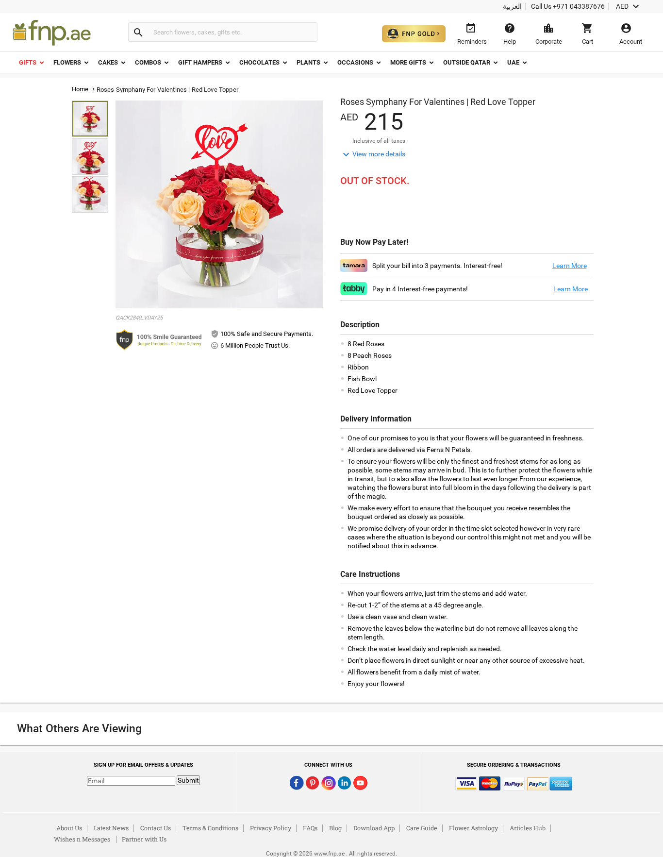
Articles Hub (528, 828)
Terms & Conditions (210, 828)
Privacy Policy (270, 828)
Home (80, 89)
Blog (335, 828)
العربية (512, 6)
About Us (69, 828)
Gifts (27, 62)
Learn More (569, 265)
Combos (148, 62)
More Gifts (408, 62)
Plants (308, 62)
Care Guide (421, 828)
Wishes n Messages (82, 839)
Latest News (111, 828)
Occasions (355, 62)
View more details (372, 154)
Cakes (108, 62)
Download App (374, 828)
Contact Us (155, 828)
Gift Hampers (200, 62)
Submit (188, 780)
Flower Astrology (473, 828)
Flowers (67, 62)
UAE (513, 62)
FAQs (310, 828)
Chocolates (259, 62)
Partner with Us (144, 839)
